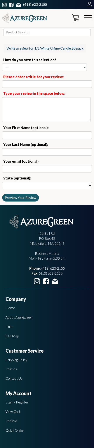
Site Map (12, 336)
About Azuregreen (19, 317)
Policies (11, 369)
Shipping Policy (16, 360)
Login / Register (16, 402)
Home (10, 308)
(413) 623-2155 (35, 4)
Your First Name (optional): (26, 128)
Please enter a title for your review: (33, 77)
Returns (11, 421)
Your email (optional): (21, 161)
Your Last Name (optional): (25, 144)
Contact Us (13, 378)
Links (9, 326)
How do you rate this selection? (30, 60)
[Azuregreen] (24, 18)
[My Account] (88, 4)
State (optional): (17, 178)
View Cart (12, 411)
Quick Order (14, 430)
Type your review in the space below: (34, 93)
